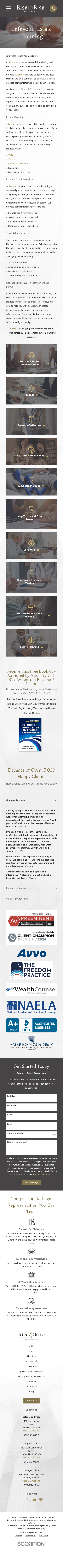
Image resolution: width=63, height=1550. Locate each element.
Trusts (11, 159)
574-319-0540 (31, 1486)
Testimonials (31, 1387)
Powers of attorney (18, 163)
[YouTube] (41, 1499)
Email (9, 1124)
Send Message (31, 1182)
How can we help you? (17, 1142)
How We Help (31, 1361)
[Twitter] (28, 1499)
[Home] (30, 8)
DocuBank (31, 1382)
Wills (10, 155)
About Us (31, 1356)
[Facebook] (22, 1499)
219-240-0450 (31, 1435)
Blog (31, 1392)
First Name (12, 1096)
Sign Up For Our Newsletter (31, 1376)
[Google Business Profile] (34, 1499)
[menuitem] (18, 1536)
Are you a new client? (16, 1133)
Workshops (31, 1366)
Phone (10, 1115)
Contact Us (31, 1400)
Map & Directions (31, 1431)
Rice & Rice (14, 62)
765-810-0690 (31, 1462)
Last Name (11, 1105)
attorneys (20, 75)
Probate (10, 186)
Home (31, 1351)
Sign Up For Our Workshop (31, 1371)
